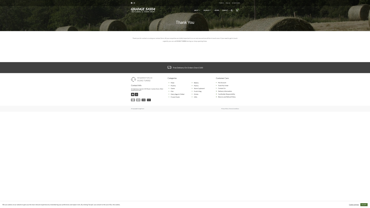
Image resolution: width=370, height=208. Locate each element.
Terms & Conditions (234, 108)
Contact (225, 10)
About (196, 10)
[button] (231, 10)
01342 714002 (143, 80)
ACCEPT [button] (364, 204)
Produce (206, 10)
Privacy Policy (224, 108)
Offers (217, 10)
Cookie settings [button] (354, 204)
